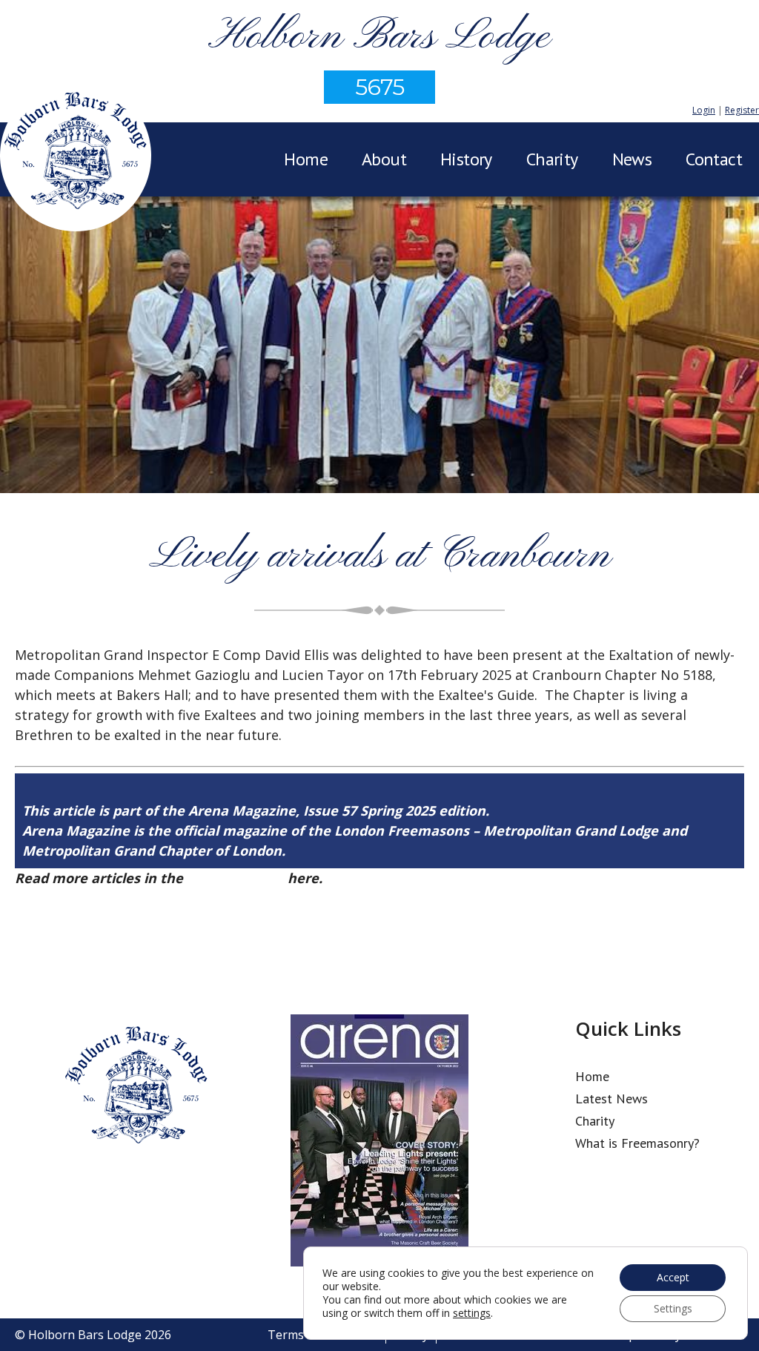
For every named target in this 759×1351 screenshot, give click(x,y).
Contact (714, 159)
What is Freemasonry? (637, 1143)
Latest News (611, 1098)
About (384, 159)
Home (306, 159)
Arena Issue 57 (235, 878)
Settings (673, 1308)
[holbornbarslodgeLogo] (75, 158)
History (466, 159)
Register (742, 110)
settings (472, 1313)
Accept (673, 1277)
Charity (552, 159)
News (632, 159)
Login (703, 110)
